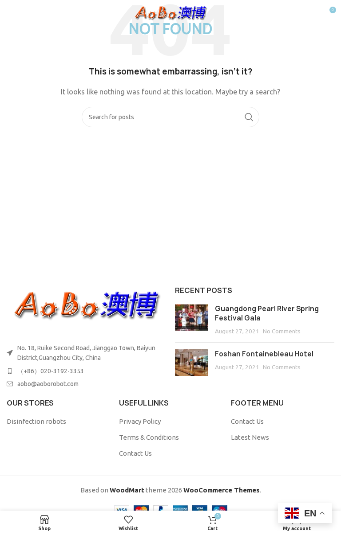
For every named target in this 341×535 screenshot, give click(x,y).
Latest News (250, 437)
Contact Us (135, 453)
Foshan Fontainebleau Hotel (264, 354)
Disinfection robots (36, 421)
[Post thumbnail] (191, 320)
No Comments (282, 331)
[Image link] (86, 305)
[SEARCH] (249, 117)
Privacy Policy (140, 421)
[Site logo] (170, 12)
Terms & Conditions (149, 437)
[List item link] (86, 371)
